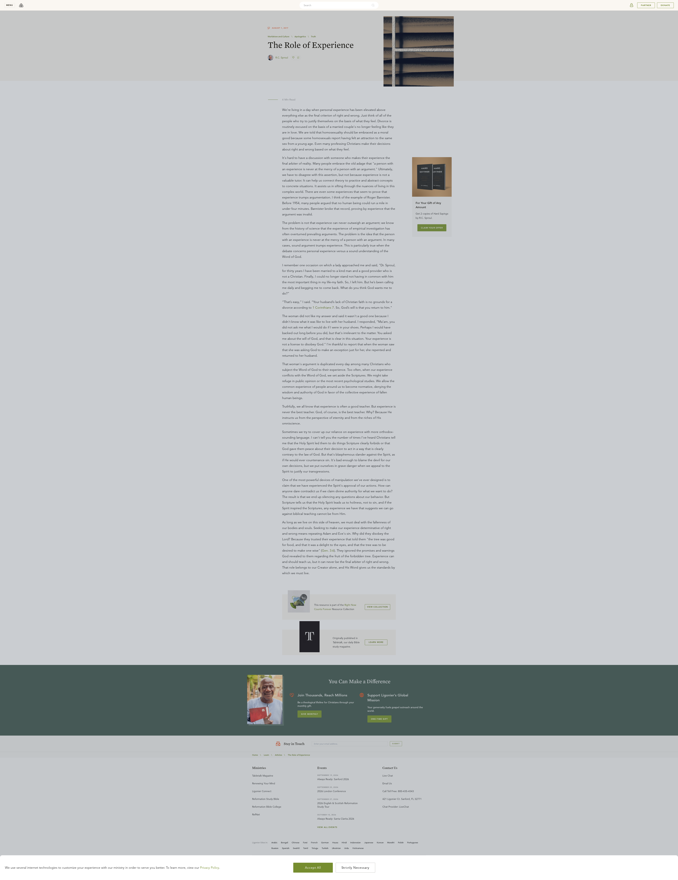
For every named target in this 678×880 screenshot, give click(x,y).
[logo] (21, 5)
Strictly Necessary (355, 868)
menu (9, 5)
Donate (665, 5)
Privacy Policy (209, 868)
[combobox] (334, 5)
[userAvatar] (631, 5)
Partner (646, 5)
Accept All (313, 868)
